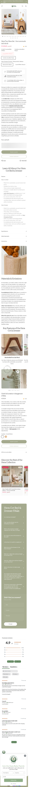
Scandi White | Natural (20, 64)
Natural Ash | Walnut (7, 64)
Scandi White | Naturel (7, 53)
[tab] (14, 667)
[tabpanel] (14, 707)
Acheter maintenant (14, 156)
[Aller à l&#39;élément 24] (4, 36)
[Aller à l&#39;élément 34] (20, 36)
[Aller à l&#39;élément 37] (25, 36)
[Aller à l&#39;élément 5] (14, 390)
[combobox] (19, 773)
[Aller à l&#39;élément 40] (14, 38)
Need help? (24, 160)
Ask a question (10, 661)
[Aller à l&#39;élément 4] (12, 390)
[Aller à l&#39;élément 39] (12, 38)
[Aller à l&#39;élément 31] (15, 36)
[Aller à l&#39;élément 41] (15, 38)
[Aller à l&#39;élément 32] (17, 36)
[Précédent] (1, 1)
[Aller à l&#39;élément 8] (19, 390)
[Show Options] (23, 773)
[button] (14, 647)
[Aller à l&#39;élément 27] (9, 36)
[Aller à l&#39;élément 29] (12, 36)
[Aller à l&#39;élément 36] (24, 36)
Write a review (17, 661)
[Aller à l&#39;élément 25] (6, 36)
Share (4, 160)
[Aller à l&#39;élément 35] (22, 36)
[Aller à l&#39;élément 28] (11, 36)
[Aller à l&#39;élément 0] (3, 36)
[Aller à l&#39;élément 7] (17, 390)
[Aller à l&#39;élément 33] (19, 36)
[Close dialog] (25, 756)
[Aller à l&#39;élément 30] (14, 36)
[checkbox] (5, 677)
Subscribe (13, 780)
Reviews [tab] (6, 667)
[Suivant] (26, 1)
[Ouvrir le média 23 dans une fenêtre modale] (24, 11)
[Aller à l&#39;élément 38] (11, 38)
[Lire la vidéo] (18, 371)
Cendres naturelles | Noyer (8, 57)
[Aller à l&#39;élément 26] (7, 36)
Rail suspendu (13, 429)
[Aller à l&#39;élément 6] (15, 390)
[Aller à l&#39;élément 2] (11, 390)
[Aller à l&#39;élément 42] (17, 38)
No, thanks (13, 783)
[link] (12, 345)
